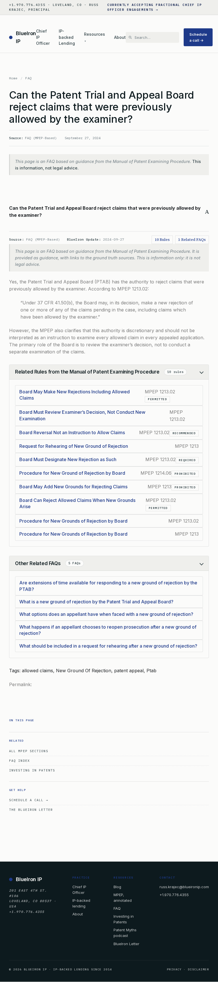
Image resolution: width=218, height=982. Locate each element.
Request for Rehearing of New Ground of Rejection (73, 446)
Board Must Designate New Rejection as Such (67, 459)
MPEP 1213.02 (132, 289)
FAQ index (19, 761)
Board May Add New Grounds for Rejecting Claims (73, 486)
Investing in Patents (32, 770)
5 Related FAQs (192, 239)
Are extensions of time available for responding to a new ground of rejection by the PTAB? (108, 586)
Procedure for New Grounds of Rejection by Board (73, 521)
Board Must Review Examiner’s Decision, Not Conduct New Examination (82, 415)
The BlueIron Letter (31, 810)
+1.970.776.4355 (174, 894)
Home (13, 78)
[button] (109, 212)
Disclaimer (198, 969)
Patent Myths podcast (125, 933)
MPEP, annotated (123, 897)
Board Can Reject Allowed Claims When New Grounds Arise (77, 503)
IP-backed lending (81, 903)
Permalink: (20, 684)
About (120, 37)
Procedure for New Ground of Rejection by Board (72, 473)
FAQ (28, 78)
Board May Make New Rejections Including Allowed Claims (74, 395)
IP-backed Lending (67, 37)
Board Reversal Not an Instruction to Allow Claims (72, 432)
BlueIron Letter (126, 943)
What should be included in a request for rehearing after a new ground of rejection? (108, 646)
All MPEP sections (28, 751)
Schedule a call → (198, 37)
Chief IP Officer (43, 37)
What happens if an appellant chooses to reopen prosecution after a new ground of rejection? (107, 630)
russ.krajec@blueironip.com (184, 887)
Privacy (174, 969)
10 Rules (162, 239)
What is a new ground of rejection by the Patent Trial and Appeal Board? (96, 602)
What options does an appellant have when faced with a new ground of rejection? (106, 614)
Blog (117, 887)
